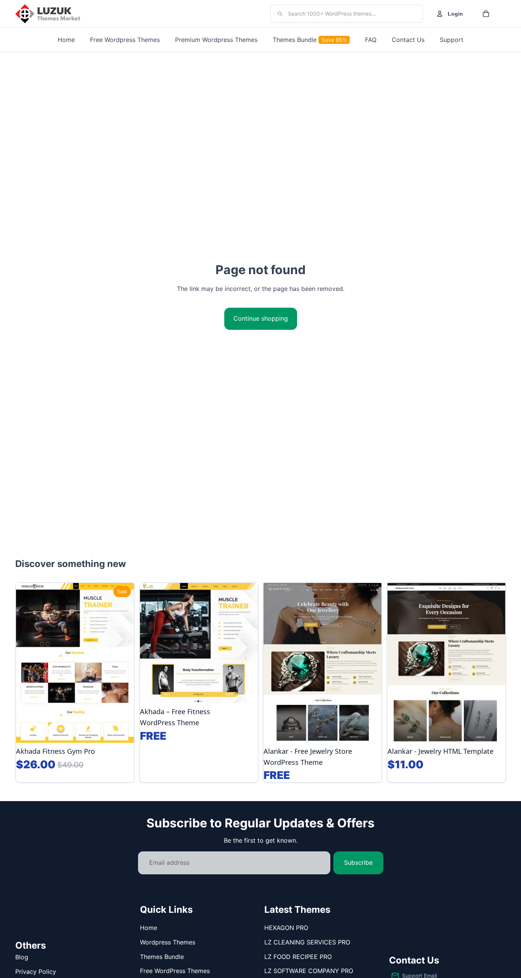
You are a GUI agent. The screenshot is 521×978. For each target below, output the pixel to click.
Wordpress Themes (167, 942)
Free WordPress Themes (175, 971)
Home (148, 927)
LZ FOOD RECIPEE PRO (298, 956)
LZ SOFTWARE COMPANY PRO (308, 971)
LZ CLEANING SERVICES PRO (307, 942)
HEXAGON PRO (286, 927)
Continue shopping (260, 318)
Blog (21, 957)
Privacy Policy (35, 971)
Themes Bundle (162, 956)
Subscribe (358, 862)
